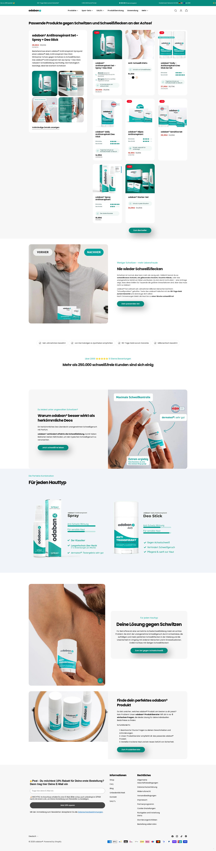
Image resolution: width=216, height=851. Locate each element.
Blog (112, 788)
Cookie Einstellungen (146, 808)
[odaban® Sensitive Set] (172, 113)
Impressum (142, 800)
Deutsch (32, 836)
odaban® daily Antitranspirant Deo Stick (105, 134)
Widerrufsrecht (144, 791)
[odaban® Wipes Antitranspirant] (140, 113)
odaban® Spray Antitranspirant (102, 198)
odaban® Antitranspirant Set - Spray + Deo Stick (105, 65)
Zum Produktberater (131, 749)
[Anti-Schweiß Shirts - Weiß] (129, 77)
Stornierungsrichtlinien (147, 820)
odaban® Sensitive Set (171, 131)
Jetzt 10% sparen (67, 805)
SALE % (113, 801)
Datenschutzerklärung (147, 787)
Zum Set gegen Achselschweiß (149, 650)
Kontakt (113, 797)
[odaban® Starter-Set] (140, 178)
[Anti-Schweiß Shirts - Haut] (136, 77)
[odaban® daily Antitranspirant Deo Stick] (107, 113)
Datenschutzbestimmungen (90, 812)
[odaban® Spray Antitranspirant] (107, 178)
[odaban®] (67, 528)
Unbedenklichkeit (117, 792)
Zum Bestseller (140, 230)
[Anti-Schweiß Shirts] (140, 44)
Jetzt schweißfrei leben (53, 447)
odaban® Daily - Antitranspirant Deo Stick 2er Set (170, 65)
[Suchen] (175, 10)
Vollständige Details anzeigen (45, 127)
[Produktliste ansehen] (100, 680)
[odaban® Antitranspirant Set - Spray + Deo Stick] (107, 44)
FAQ (111, 784)
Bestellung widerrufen (146, 824)
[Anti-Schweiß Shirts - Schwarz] (133, 77)
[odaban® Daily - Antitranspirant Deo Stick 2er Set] (172, 44)
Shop (112, 780)
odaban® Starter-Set (138, 197)
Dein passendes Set (131, 303)
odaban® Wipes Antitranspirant (135, 133)
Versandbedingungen (146, 795)
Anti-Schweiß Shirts (137, 63)
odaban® (39, 841)
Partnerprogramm (145, 804)
